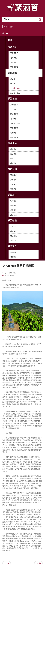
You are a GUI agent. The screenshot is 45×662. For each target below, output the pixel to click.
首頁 (10, 40)
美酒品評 (12, 194)
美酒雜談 (12, 220)
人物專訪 (13, 226)
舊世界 (12, 79)
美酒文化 (12, 169)
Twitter (7, 34)
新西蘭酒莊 (14, 137)
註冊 (5, 26)
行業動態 (13, 257)
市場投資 (13, 252)
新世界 (12, 83)
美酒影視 (13, 236)
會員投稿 (13, 240)
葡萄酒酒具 (14, 67)
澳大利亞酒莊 (15, 123)
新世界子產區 (15, 93)
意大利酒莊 (14, 104)
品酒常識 (13, 215)
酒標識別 (13, 62)
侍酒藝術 (13, 205)
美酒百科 (12, 47)
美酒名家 (13, 189)
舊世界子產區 (15, 88)
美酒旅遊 (13, 163)
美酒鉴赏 (13, 210)
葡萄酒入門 (14, 53)
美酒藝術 (13, 175)
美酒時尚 (13, 179)
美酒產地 (12, 73)
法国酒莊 (13, 109)
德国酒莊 (13, 118)
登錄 (11, 26)
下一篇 (38, 563)
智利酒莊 (13, 133)
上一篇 (6, 563)
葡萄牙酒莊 (14, 128)
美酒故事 (13, 184)
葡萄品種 (13, 58)
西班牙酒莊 (14, 114)
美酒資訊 (12, 246)
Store (6, 19)
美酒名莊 (12, 98)
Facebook (3, 34)
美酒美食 (13, 149)
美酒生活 (12, 143)
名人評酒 (13, 201)
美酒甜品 (13, 158)
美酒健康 (13, 154)
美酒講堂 (13, 231)
